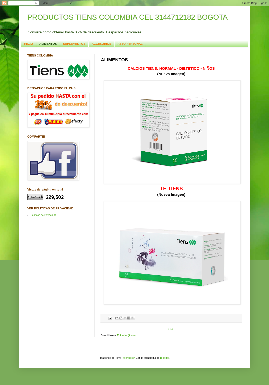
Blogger (164, 357)
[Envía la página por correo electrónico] (110, 318)
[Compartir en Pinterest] (133, 318)
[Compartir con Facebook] (129, 318)
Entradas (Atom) (126, 335)
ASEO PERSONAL (130, 43)
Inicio (171, 329)
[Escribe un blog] (121, 318)
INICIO (28, 43)
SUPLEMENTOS (74, 43)
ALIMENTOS (48, 43)
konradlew (128, 357)
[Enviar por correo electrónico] (117, 318)
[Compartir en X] (125, 318)
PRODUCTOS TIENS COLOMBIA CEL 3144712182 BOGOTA (127, 17)
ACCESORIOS (101, 43)
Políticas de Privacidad (43, 215)
